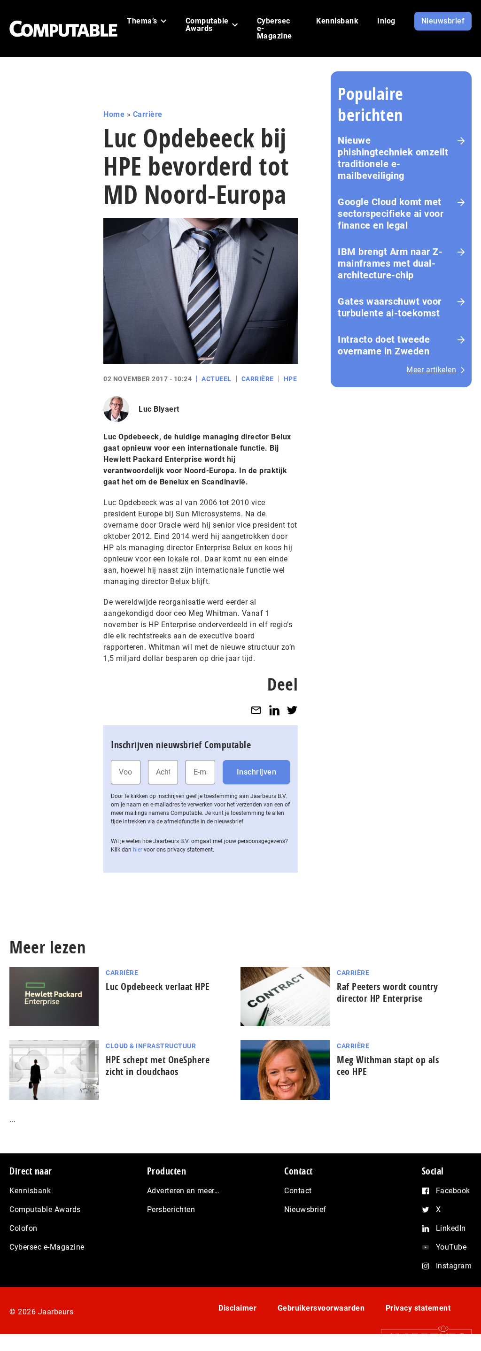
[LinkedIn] (274, 710)
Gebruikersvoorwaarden (321, 1308)
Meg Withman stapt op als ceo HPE (388, 1065)
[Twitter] (292, 710)
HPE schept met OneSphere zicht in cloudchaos (157, 1065)
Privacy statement (418, 1308)
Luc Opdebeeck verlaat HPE (158, 986)
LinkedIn (451, 1228)
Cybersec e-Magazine (47, 1247)
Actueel (217, 379)
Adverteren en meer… (183, 1190)
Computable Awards (45, 1209)
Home (113, 114)
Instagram (454, 1265)
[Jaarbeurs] (422, 1337)
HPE (290, 379)
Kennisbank (30, 1190)
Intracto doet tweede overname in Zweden (384, 345)
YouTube (451, 1247)
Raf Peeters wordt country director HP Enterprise (387, 992)
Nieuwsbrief (305, 1209)
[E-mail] (256, 710)
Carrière (148, 114)
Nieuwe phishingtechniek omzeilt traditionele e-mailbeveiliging (393, 158)
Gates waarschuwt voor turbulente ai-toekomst (390, 307)
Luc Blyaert (159, 409)
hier (137, 849)
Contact (298, 1190)
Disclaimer (237, 1308)
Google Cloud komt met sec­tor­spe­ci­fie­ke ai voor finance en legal (390, 213)
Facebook (453, 1190)
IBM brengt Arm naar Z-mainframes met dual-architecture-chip (390, 263)
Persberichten (171, 1209)
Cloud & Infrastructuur (151, 1046)
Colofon (23, 1228)
